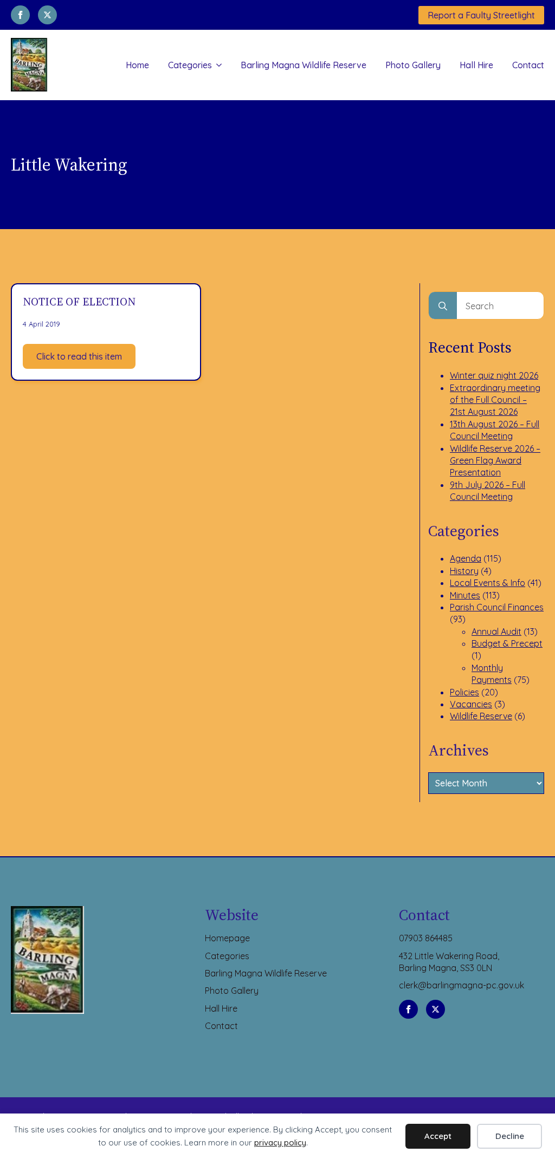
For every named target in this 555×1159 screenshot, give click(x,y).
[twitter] (47, 14)
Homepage (227, 938)
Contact (528, 65)
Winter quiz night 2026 (494, 375)
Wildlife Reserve (481, 716)
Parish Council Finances (497, 607)
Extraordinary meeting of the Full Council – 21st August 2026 (495, 400)
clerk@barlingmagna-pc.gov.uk (461, 985)
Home (137, 65)
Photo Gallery (413, 65)
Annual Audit (496, 631)
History (464, 570)
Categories (190, 65)
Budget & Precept (507, 643)
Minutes (465, 595)
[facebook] (20, 14)
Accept (437, 1136)
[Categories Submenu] (217, 65)
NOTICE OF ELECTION (79, 301)
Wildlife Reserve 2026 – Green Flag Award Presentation (495, 460)
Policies (464, 692)
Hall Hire (476, 65)
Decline (509, 1136)
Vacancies (471, 704)
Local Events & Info (487, 582)
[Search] (443, 306)
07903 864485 (426, 938)
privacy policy (280, 1142)
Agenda (465, 558)
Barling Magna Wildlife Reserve (303, 65)
